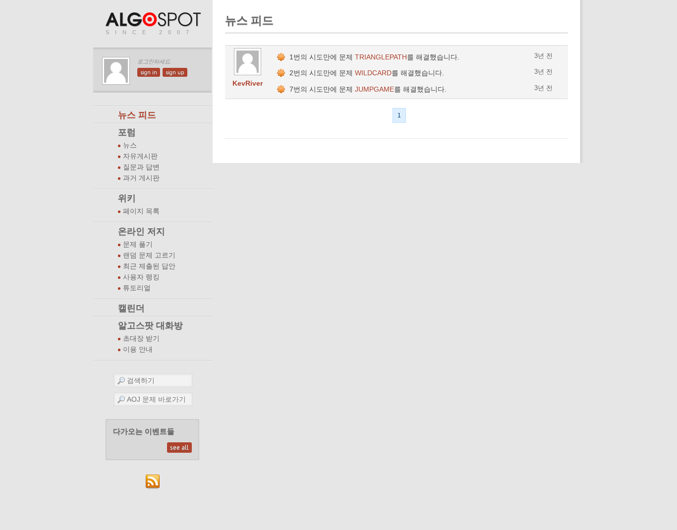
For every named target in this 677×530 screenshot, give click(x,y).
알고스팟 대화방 (150, 325)
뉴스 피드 (137, 115)
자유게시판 (140, 156)
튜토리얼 (137, 288)
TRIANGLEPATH (381, 57)
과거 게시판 (141, 178)
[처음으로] (154, 20)
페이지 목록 (141, 211)
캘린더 (131, 308)
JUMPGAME (374, 89)
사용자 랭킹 (141, 277)
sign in (148, 72)
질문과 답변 (141, 167)
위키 (127, 198)
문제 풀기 (138, 244)
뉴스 (130, 145)
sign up (175, 72)
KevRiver (247, 83)
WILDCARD (373, 73)
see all (179, 447)
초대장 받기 (141, 338)
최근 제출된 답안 (149, 266)
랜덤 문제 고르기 (149, 255)
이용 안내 (138, 349)
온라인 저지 (141, 231)
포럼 (127, 132)
